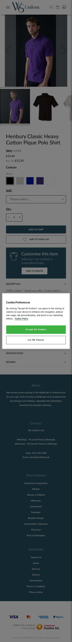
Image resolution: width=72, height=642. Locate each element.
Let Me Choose (36, 340)
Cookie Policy (21, 319)
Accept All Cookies (36, 329)
